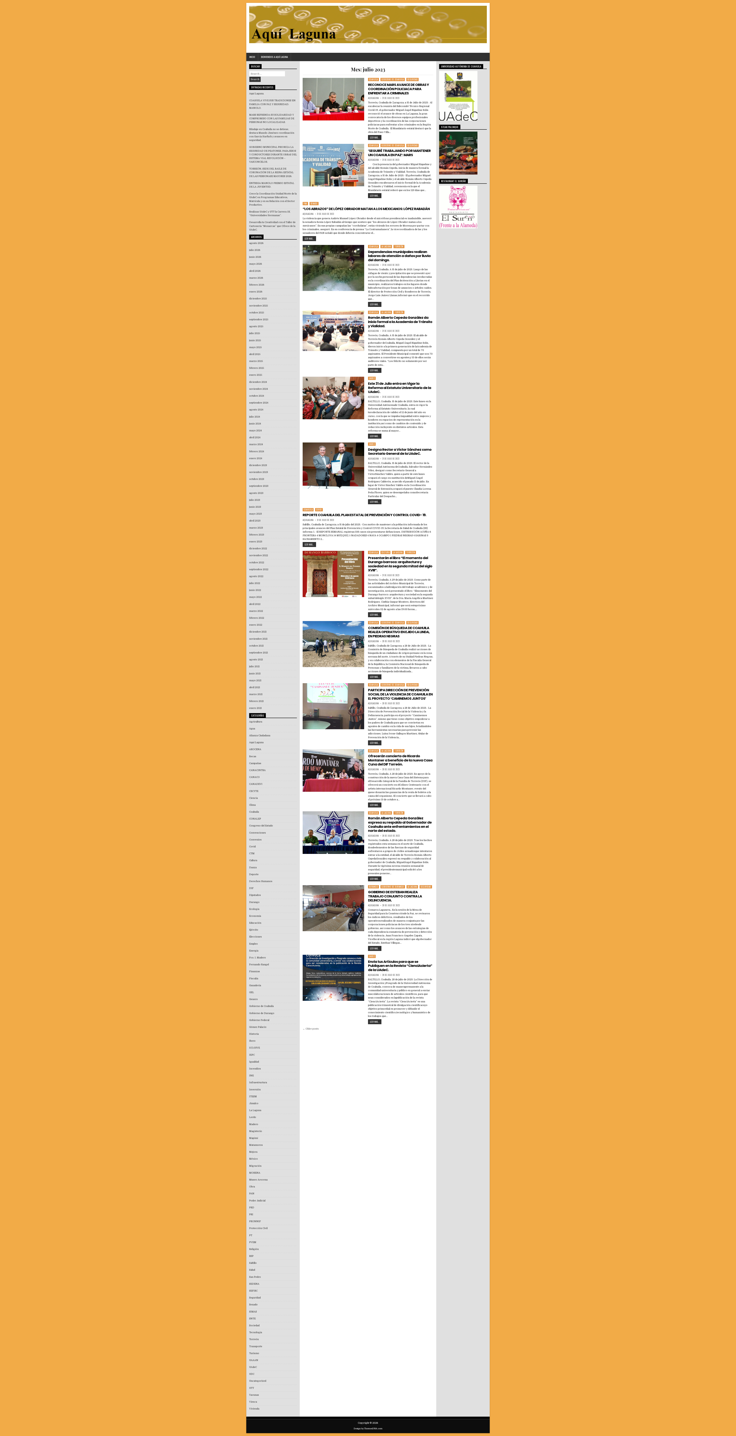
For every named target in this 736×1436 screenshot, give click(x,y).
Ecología (254, 909)
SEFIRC (253, 1290)
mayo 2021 (255, 680)
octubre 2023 (256, 479)
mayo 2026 (255, 264)
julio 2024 (254, 416)
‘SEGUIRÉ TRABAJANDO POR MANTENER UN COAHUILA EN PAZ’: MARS (399, 152)
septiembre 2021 (258, 652)
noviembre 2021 (258, 639)
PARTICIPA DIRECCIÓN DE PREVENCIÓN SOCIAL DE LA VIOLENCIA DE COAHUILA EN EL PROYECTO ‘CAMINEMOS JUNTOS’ (400, 694)
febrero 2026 (256, 284)
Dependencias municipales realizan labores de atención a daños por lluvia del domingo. (399, 255)
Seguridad (412, 79)
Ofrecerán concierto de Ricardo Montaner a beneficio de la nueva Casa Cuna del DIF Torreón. (400, 760)
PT (250, 1235)
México (253, 1159)
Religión (254, 1249)
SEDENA (254, 1284)
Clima (252, 805)
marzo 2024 (256, 444)
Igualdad (254, 1061)
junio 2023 (255, 507)
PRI (251, 1214)
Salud (252, 1270)
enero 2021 (255, 708)
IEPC (252, 1055)
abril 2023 (254, 520)
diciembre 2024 (258, 382)
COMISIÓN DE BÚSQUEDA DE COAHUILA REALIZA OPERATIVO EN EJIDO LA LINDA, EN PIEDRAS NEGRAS (399, 631)
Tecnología (255, 1332)
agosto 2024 (256, 409)
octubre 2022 (256, 562)
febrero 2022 (256, 618)
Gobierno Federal (259, 1020)
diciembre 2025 (258, 298)
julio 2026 (254, 250)
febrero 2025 (256, 368)
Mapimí (253, 1138)
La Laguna (386, 246)
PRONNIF (255, 1221)
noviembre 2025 (258, 305)
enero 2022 (255, 625)
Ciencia (253, 798)
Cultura (385, 552)
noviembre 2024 (258, 389)
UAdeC (372, 378)
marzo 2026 (256, 278)
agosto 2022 (256, 576)
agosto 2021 (256, 659)
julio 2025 (254, 333)
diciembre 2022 (258, 548)
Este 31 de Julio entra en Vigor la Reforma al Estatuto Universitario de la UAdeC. (399, 387)
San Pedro (255, 1277)
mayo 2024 (255, 430)
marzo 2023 (256, 527)
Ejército (253, 929)
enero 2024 (255, 458)
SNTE (252, 1318)
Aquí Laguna (256, 742)
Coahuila (373, 79)
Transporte (255, 1346)
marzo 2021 (256, 694)
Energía (253, 950)
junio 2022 (255, 590)
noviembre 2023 (258, 472)
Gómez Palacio (257, 1027)
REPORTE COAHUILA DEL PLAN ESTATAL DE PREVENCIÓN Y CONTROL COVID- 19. (364, 514)
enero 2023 (255, 541)
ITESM (253, 1096)
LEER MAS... (375, 137)
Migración (255, 1166)
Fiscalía (253, 978)
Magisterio (255, 1131)
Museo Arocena (258, 1179)
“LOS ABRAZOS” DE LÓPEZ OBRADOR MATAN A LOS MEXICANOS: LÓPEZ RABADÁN (366, 208)
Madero (253, 1124)
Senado (314, 203)
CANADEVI (255, 784)
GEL (251, 992)
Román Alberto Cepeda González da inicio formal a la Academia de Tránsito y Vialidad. (400, 321)
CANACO (254, 777)
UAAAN (253, 1360)
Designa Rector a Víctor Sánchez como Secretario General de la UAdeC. (399, 451)
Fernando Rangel (259, 964)
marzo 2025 (256, 361)
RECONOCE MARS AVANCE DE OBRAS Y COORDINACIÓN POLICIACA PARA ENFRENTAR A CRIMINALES (398, 88)
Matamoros (256, 1145)
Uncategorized (257, 1381)
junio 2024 (255, 423)
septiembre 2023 (258, 486)
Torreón (398, 246)
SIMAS (253, 1311)
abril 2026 (255, 271)
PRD (251, 1207)
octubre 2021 (256, 645)
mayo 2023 (255, 513)
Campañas (255, 763)
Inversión (255, 1089)
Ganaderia (255, 985)
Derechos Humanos (260, 881)
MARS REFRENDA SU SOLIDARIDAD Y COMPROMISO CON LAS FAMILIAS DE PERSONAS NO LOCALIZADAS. (271, 119)
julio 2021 (254, 666)
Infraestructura (258, 1082)
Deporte (254, 874)
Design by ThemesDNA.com (368, 1428)
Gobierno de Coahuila (392, 79)
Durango (373, 886)
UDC (251, 1374)
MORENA (254, 1173)
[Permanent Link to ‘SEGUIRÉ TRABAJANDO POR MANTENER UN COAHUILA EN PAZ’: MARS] (333, 165)
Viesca (253, 1402)
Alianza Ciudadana (259, 735)
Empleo (253, 944)
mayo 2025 (255, 347)
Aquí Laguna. (256, 93)
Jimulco (253, 1103)
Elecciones (255, 936)
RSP (251, 1256)
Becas (252, 756)
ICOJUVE (254, 1047)
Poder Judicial (257, 1200)
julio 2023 (254, 500)
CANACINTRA (257, 770)
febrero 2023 (256, 534)
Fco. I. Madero (257, 957)
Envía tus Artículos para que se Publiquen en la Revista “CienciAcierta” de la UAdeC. (400, 965)
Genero (253, 999)
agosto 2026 (256, 243)
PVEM (252, 1242)
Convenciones (257, 832)
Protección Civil (258, 1228)
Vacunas (254, 1395)
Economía (255, 916)
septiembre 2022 (258, 569)
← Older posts (311, 1028)
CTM (252, 853)
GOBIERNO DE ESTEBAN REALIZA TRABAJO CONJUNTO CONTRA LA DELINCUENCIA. (395, 896)
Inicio (252, 56)
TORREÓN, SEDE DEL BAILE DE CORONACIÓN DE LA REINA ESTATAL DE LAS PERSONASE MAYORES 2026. (271, 172)
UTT (251, 1388)
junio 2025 (255, 340)
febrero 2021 (256, 701)
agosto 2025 (256, 326)
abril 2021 (254, 687)
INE (251, 1075)
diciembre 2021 (258, 631)
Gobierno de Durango (392, 886)
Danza (253, 867)
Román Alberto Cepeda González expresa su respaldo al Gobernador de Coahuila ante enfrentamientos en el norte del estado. (400, 824)
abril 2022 (254, 604)
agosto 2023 (256, 493)
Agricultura (255, 721)
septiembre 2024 (258, 402)
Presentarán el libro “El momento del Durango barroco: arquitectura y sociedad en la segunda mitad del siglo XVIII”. (400, 564)
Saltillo (253, 1263)
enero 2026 (255, 291)
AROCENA (255, 749)
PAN (305, 203)
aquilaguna (373, 98)
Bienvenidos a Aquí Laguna (274, 56)
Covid (319, 509)
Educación (255, 923)
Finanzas (254, 971)
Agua (252, 728)
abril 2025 (254, 354)
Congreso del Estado (261, 825)
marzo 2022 (256, 611)
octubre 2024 (256, 396)
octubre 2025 (256, 312)
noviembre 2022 (258, 555)
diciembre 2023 (258, 465)
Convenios (255, 839)
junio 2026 (255, 257)
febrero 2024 (256, 451)
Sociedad (254, 1325)
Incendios (255, 1068)
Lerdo (252, 1117)
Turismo (254, 1353)
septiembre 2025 (258, 319)
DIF (251, 888)
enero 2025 (255, 375)
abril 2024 (254, 437)
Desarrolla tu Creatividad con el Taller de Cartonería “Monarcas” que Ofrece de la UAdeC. (272, 226)
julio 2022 (254, 583)
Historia (254, 1034)
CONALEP (255, 818)
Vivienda (254, 1408)
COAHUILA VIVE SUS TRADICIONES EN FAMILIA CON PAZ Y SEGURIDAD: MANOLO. (272, 104)
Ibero (252, 1041)
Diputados (255, 895)
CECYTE (253, 791)
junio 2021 (255, 673)
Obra (252, 1186)
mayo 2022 (255, 597)
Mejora (253, 1152)
